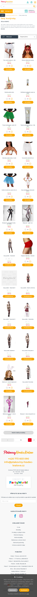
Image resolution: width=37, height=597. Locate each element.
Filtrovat (9, 37)
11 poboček (31, 11)
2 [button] (34, 440)
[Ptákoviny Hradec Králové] (7, 2)
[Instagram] (21, 516)
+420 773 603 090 (18, 458)
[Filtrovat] (2, 15)
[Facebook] (15, 516)
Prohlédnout (9, 265)
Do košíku (9, 69)
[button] (28, 2)
